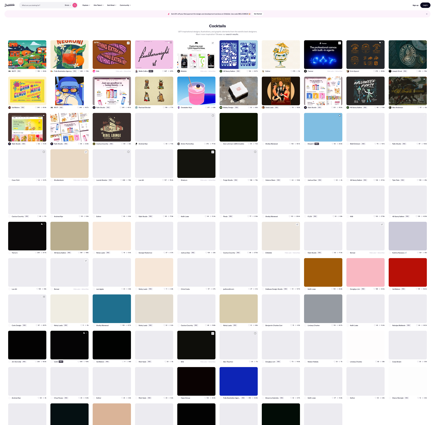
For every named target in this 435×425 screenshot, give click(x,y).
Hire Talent (98, 5)
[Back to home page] (10, 5)
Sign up (415, 5)
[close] (427, 14)
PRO (19, 71)
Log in (425, 5)
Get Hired (111, 5)
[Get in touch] (33, 65)
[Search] (74, 5)
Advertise (127, 71)
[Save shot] (38, 65)
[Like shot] (43, 65)
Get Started (258, 14)
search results (232, 34)
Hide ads (119, 71)
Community (124, 5)
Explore (85, 5)
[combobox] (41, 5)
